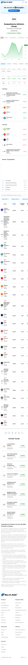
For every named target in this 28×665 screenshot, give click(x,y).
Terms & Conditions (20, 629)
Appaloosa (17, 620)
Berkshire (17, 617)
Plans (2, 632)
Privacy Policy (18, 632)
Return (6, 37)
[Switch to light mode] (24, 657)
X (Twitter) (3, 649)
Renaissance (18, 607)
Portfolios (3, 602)
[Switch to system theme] (22, 657)
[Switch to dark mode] (26, 657)
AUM (2, 37)
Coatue (17, 612)
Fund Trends (4, 607)
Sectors (3, 617)
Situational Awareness (20, 610)
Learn (2, 634)
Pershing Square (19, 622)
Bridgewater (18, 615)
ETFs (2, 615)
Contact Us (3, 644)
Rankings (3, 622)
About (2, 647)
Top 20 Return (13, 37)
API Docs (3, 629)
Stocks (2, 612)
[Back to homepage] (7, 2)
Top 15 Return (21, 37)
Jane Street (18, 602)
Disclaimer (18, 634)
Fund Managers (5, 605)
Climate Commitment (20, 637)
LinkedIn (3, 651)
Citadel (17, 605)
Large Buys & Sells (5, 610)
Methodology (4, 637)
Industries (3, 620)
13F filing (23, 584)
